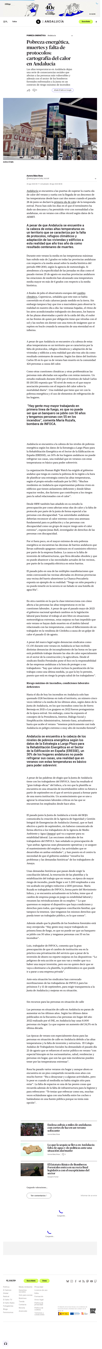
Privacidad (38, 1287)
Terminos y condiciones (39, 1314)
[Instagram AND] (71, 1281)
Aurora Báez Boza (35, 175)
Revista (22, 1308)
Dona (44, 1281)
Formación (38, 1296)
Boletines (22, 1298)
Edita (36, 1293)
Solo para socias (25, 1295)
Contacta (22, 1304)
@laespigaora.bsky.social (38, 178)
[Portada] (39, 22)
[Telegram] (79, 1281)
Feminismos (8, 1312)
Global (5, 1293)
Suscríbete (86, 21)
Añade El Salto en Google (62, 90)
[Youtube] (91, 1281)
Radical (6, 1296)
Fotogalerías (8, 1306)
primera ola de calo (65, 202)
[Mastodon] (87, 1281)
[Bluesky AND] (67, 1281)
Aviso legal (39, 1299)
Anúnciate (23, 1311)
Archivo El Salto (8, 162)
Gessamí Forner (53, 1177)
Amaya (51, 833)
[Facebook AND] (75, 1281)
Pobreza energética (36, 35)
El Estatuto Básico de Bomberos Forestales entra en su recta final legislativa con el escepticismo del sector (68, 1169)
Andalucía (52, 35)
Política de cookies (38, 1309)
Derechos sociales (23, 1291)
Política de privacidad (38, 1304)
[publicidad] (50, 9)
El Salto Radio (8, 1303)
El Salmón (7, 1290)
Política (6, 1287)
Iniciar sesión (96, 21)
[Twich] (95, 1281)
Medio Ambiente (25, 1287)
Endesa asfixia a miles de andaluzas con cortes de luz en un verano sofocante (69, 1127)
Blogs (5, 1309)
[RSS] (83, 1281)
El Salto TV (7, 1299)
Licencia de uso (40, 1290)
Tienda (21, 1301)
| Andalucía (53, 21)
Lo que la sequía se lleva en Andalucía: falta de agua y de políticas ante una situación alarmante (71, 1147)
